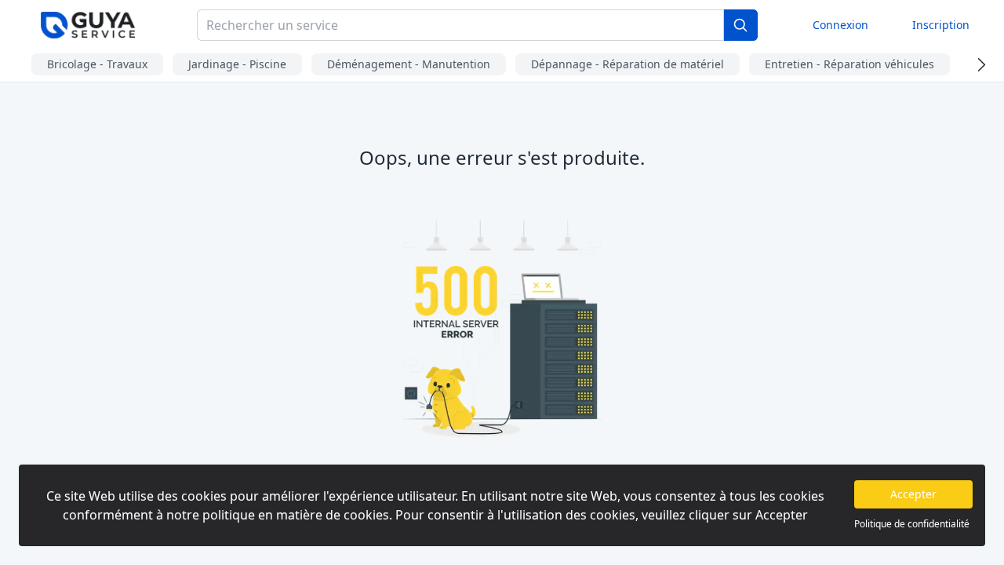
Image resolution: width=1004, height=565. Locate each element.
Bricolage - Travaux (97, 63)
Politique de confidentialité (911, 524)
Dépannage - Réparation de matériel (627, 63)
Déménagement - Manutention (408, 63)
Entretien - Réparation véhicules (849, 63)
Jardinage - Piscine (237, 63)
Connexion (840, 24)
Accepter (913, 494)
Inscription (940, 24)
